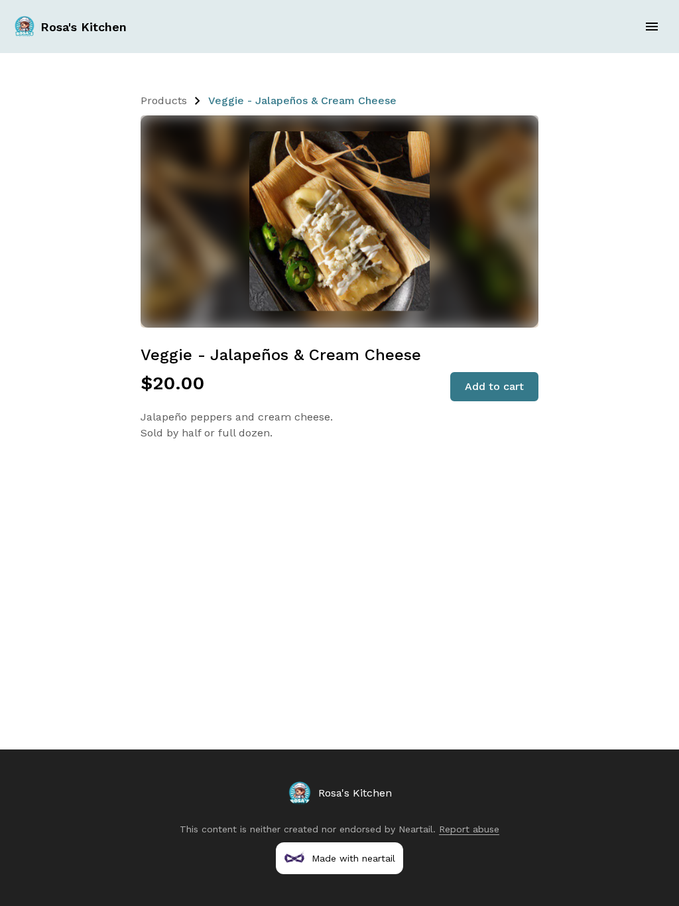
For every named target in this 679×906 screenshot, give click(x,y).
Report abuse (469, 829)
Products (164, 100)
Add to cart (494, 386)
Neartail (416, 829)
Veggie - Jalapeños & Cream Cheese (302, 100)
